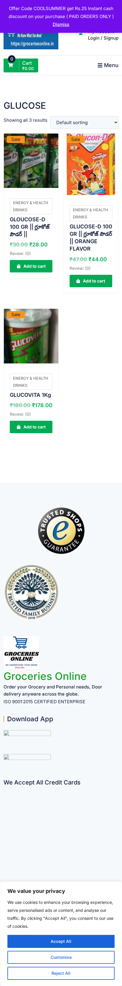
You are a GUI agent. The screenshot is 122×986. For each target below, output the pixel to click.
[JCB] (6, 870)
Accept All (61, 941)
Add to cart (34, 266)
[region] (61, 933)
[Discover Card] (6, 847)
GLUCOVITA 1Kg (30, 395)
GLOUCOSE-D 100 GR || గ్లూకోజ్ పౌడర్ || (29, 226)
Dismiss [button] (61, 24)
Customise (61, 957)
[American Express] (6, 790)
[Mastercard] (6, 801)
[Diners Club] (6, 836)
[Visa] (6, 813)
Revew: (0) (20, 253)
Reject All (61, 973)
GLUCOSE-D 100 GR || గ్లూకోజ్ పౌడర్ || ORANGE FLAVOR (91, 237)
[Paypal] (6, 824)
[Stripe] (6, 859)
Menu (111, 65)
